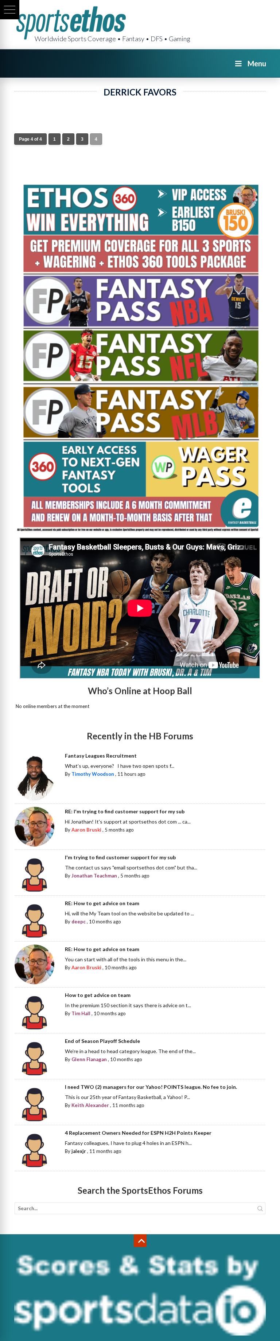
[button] (9, 9)
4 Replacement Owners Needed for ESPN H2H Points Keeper (138, 1133)
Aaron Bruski (86, 830)
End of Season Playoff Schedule (102, 1041)
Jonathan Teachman (94, 876)
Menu (257, 63)
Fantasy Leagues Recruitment (101, 755)
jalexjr (78, 1151)
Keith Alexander (90, 1105)
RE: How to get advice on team (102, 903)
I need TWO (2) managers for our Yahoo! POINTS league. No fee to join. (151, 1087)
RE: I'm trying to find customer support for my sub (124, 811)
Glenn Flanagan (89, 1059)
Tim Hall (80, 1013)
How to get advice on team (98, 995)
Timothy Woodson (92, 774)
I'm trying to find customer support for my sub (120, 857)
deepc (78, 921)
